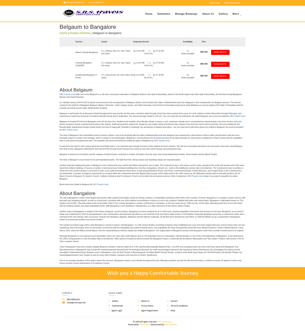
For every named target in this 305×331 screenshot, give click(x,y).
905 (204, 76)
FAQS (172, 311)
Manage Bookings (186, 13)
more (236, 13)
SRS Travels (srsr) (67, 94)
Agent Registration (232, 3)
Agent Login (215, 3)
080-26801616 (97, 2)
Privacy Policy (147, 306)
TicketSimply (144, 325)
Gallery (223, 13)
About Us (208, 13)
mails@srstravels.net (75, 2)
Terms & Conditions (179, 306)
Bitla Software (170, 325)
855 (204, 52)
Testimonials (117, 306)
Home (148, 13)
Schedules (163, 13)
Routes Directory (80, 33)
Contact (174, 301)
